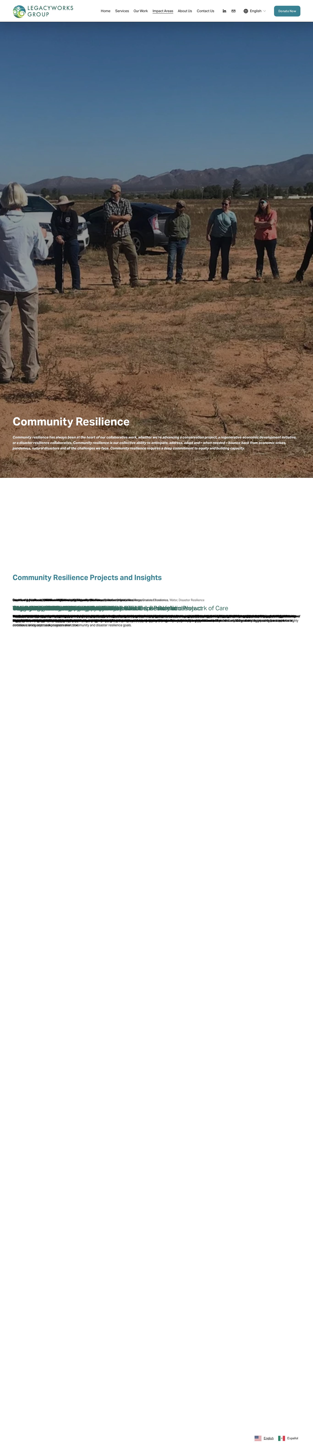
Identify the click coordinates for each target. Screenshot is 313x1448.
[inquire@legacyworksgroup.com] (233, 11)
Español (292, 1438)
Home (105, 11)
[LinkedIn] (224, 11)
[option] (288, 1438)
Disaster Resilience (91, 600)
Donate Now (287, 11)
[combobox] (264, 1438)
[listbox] (255, 11)
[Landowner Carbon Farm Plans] (157, 593)
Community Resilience (62, 600)
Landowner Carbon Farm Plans (54, 608)
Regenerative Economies (29, 600)
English (269, 1438)
